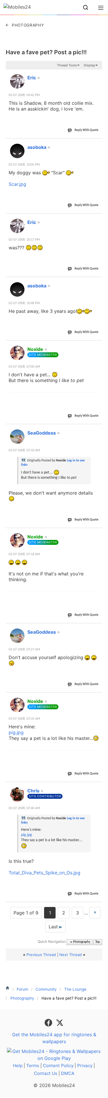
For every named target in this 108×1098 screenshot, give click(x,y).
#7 (97, 533)
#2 (97, 144)
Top (97, 942)
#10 (96, 787)
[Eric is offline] (17, 81)
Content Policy (58, 1065)
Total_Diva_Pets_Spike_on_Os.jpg (44, 873)
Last (53, 926)
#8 (97, 629)
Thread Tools (67, 65)
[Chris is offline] (17, 794)
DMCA (67, 1073)
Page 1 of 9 (26, 913)
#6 (97, 429)
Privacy (84, 1065)
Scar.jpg (17, 184)
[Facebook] (49, 1022)
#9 (97, 698)
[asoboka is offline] (17, 151)
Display (89, 65)
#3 (97, 219)
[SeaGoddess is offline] (17, 436)
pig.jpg (16, 732)
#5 (97, 346)
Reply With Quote (86, 130)
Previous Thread (41, 954)
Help (17, 1065)
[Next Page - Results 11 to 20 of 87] (95, 913)
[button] (85, 7)
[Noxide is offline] (17, 353)
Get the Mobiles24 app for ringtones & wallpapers (54, 1038)
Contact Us (45, 1073)
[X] (59, 1022)
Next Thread (70, 954)
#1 (97, 74)
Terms (32, 1065)
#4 (97, 282)
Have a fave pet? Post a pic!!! (46, 52)
